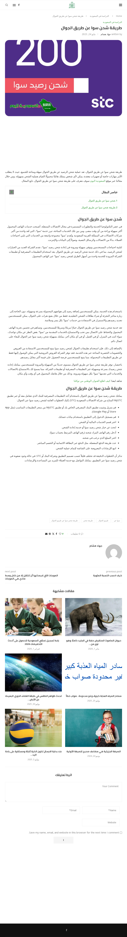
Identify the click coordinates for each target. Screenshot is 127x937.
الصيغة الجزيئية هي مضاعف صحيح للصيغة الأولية (93, 751)
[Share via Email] (46, 533)
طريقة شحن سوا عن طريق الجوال (98, 207)
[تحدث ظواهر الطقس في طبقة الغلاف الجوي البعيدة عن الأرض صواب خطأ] (33, 672)
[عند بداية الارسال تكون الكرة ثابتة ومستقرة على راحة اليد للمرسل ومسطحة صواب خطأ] (33, 728)
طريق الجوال (103, 520)
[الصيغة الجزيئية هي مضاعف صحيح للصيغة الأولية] (93, 728)
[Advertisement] (63, 145)
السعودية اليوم (97, 180)
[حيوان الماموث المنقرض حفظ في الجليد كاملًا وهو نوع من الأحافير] (93, 617)
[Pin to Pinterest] (50, 533)
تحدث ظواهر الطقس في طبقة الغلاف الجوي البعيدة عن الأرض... (33, 698)
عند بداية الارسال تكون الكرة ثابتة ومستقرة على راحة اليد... (33, 753)
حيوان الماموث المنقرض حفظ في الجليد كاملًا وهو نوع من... (93, 642)
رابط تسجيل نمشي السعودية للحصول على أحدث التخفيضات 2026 (33, 642)
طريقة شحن (88, 520)
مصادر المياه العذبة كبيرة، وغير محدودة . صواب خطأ (94, 696)
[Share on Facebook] (56, 533)
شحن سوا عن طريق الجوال (101, 200)
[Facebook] (19, 5)
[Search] (6, 5)
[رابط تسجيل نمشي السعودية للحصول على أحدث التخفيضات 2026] (33, 617)
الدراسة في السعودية (99, 15)
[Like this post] (60, 533)
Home (119, 15)
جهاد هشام (106, 34)
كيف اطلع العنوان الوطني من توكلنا (92, 380)
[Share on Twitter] (53, 533)
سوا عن (117, 520)
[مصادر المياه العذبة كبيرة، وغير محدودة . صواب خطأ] (93, 672)
